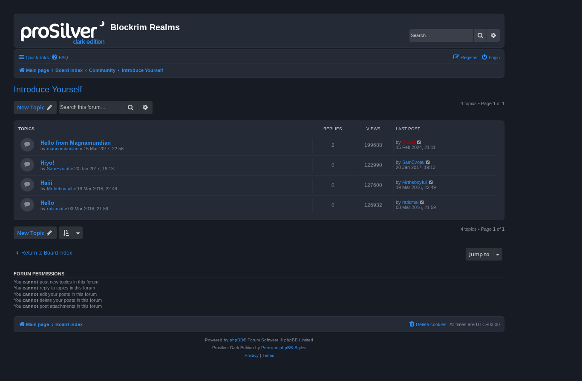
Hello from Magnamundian (75, 143)
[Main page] (63, 30)
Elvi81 (408, 142)
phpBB (236, 340)
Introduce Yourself (48, 89)
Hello (47, 203)
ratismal (55, 208)
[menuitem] (59, 57)
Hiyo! (47, 163)
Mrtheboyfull (59, 188)
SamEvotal (58, 168)
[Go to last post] (419, 142)
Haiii (46, 183)
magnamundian (62, 148)
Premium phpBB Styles (283, 347)
